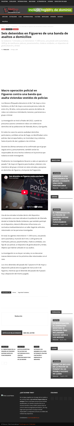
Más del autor (28, 333)
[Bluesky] (71, 4)
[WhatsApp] (12, 54)
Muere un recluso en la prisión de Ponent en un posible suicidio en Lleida (61, 369)
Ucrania (50, 1)
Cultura (37, 16)
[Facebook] (58, 4)
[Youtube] (68, 4)
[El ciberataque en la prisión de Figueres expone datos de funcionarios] (8, 343)
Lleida (54, 348)
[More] (21, 54)
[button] (70, 17)
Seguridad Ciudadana (23, 292)
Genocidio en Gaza (61, 1)
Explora (5, 16)
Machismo (32, 1)
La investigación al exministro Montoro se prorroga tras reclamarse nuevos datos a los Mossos (61, 330)
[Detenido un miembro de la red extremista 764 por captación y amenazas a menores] (41, 343)
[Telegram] (16, 54)
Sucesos (60, 16)
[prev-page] (2, 363)
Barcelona (56, 160)
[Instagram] (61, 4)
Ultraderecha (41, 1)
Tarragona (56, 312)
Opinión (53, 16)
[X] (64, 4)
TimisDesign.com (24, 424)
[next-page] (5, 363)
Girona (14, 292)
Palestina (4, 1)
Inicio (2, 26)
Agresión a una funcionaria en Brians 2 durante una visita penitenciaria (61, 181)
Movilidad (45, 16)
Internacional (22, 1)
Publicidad (32, 424)
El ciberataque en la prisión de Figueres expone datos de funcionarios (61, 217)
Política (5, 21)
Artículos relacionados (12, 333)
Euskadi (36, 346)
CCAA (20, 16)
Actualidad (13, 16)
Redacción (6, 49)
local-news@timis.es (33, 417)
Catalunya (12, 1)
